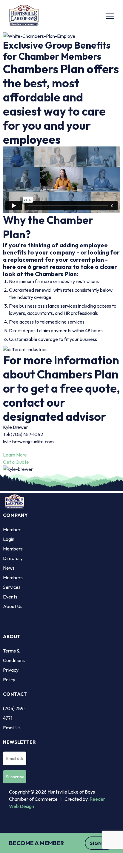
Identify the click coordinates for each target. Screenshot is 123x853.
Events (10, 597)
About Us (12, 606)
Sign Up (99, 843)
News (9, 568)
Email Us (12, 728)
